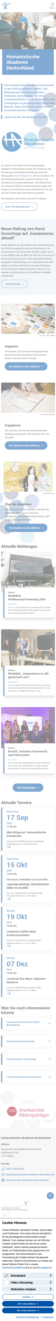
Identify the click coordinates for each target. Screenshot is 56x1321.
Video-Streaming (22, 1282)
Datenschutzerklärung (13, 1267)
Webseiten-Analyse (23, 1289)
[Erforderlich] (6, 1276)
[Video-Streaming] (6, 1283)
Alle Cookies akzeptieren (26, 1310)
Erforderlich (18, 1275)
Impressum (46, 1267)
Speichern (26, 1297)
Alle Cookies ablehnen (26, 1304)
